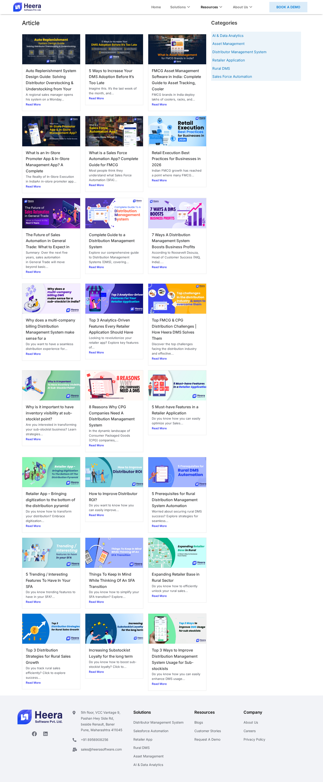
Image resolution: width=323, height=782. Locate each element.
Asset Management (228, 43)
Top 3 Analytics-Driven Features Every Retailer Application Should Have (111, 326)
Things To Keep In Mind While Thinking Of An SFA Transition (112, 580)
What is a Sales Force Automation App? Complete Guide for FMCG (113, 158)
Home (156, 7)
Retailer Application (228, 60)
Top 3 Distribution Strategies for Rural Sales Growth (48, 656)
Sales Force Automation (232, 76)
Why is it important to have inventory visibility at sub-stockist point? (50, 412)
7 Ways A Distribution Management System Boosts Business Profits (173, 240)
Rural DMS (221, 68)
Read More (33, 104)
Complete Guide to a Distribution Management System (112, 240)
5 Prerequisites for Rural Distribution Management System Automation (174, 499)
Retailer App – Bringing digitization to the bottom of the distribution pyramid (50, 499)
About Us (240, 7)
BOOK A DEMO (288, 7)
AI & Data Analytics (228, 35)
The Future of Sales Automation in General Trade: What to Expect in (48, 240)
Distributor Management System (239, 52)
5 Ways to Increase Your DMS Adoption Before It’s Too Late (111, 76)
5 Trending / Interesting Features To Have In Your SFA (48, 580)
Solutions (178, 7)
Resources (209, 7)
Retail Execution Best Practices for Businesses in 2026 (176, 158)
